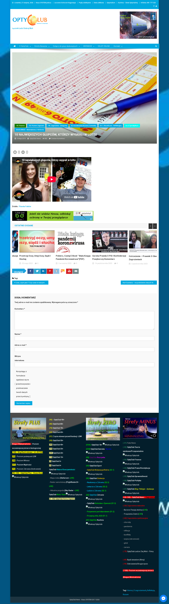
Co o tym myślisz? (131, 126)
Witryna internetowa (19, 358)
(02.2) (105, 487)
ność (109, 503)
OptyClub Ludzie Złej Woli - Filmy (140, 551)
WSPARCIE (87, 46)
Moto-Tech (57, 495)
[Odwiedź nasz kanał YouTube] (69, 271)
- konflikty (127, 535)
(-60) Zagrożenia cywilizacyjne (135, 518)
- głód (125, 543)
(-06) (125, 481)
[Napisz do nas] (75, 271)
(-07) (125, 489)
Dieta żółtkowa (99, 3)
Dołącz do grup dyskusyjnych (65, 46)
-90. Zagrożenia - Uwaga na (57, 126)
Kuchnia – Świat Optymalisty (128, 3)
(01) (88, 520)
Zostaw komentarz (58, 138)
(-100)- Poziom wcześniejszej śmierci (138, 570)
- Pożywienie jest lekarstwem (98, 512)
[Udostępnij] (30, 271)
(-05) (125, 476)
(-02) (125, 447)
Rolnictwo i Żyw (96, 503)
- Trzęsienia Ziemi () (133, 514)
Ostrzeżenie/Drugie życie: (137, 564)
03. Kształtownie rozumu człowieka (83, 126)
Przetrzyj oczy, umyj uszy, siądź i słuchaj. (27, 257)
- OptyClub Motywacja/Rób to (97, 470)
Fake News (131, 443)
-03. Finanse (20, 126)
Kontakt (117, 46)
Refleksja (151, 590)
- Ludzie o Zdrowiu (94, 491)
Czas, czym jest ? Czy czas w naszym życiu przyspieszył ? (31, 283)
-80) (125, 560)
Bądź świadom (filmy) (136, 560)
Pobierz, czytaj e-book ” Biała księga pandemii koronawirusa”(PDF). (66, 257)
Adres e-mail (20, 345)
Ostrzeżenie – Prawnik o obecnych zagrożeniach (138, 258)
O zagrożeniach (139, 590)
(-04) (125, 468)
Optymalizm (111, 3)
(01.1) (105, 516)
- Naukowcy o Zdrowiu (95, 482)
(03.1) (111, 470)
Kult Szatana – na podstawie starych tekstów (140, 283)
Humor (130, 590)
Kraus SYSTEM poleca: (43, 3)
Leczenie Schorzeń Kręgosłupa (65, 3)
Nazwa (18, 334)
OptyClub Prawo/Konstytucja (138, 468)
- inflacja (126, 531)
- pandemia (127, 526)
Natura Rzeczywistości (62, 470)
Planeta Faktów (25, 206)
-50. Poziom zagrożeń (36, 126)
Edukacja (97, 478)
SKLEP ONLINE (104, 46)
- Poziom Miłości (21, 461)
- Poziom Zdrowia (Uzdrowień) (26, 469)
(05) (87, 457)
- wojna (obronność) (131, 539)
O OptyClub (23, 46)
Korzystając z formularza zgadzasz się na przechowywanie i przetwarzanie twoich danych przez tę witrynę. (23, 383)
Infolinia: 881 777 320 (148, 3)
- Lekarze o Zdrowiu (94, 487)
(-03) (125, 460)
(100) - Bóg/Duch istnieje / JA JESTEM (27, 452)
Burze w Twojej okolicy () (135, 510)
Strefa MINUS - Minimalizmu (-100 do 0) (30, 130)
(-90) (125, 564)
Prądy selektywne (85, 3)
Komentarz (20, 309)
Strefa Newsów (40, 46)
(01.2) (112, 512)
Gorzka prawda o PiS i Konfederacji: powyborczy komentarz (102, 257)
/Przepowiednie (137, 451)
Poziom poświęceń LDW (26, 456)
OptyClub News (35, 138)
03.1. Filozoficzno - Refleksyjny (110, 126)
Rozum (126, 594)
